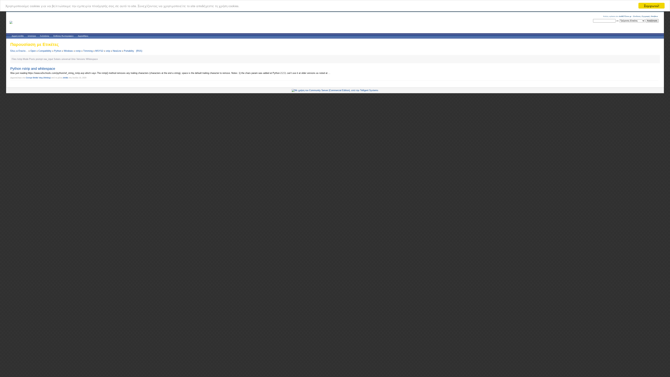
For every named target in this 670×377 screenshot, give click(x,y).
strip (108, 51)
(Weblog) (47, 78)
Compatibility (44, 51)
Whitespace (92, 59)
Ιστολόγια (32, 36)
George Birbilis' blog (34, 78)
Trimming (88, 51)
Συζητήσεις (44, 36)
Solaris (57, 59)
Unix (73, 59)
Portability (129, 51)
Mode (25, 59)
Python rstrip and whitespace (32, 69)
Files (14, 59)
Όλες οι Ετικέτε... (19, 51)
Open (33, 51)
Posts (32, 59)
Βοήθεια (654, 16)
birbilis (65, 78)
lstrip (19, 59)
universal (65, 59)
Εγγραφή (646, 16)
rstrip (78, 51)
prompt (39, 59)
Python (57, 51)
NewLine (117, 51)
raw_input (48, 59)
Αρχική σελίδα (18, 36)
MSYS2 (99, 51)
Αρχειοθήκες (83, 36)
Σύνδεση (636, 16)
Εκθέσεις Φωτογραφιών (63, 36)
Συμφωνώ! (651, 5)
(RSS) (139, 51)
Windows (68, 51)
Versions (80, 59)
